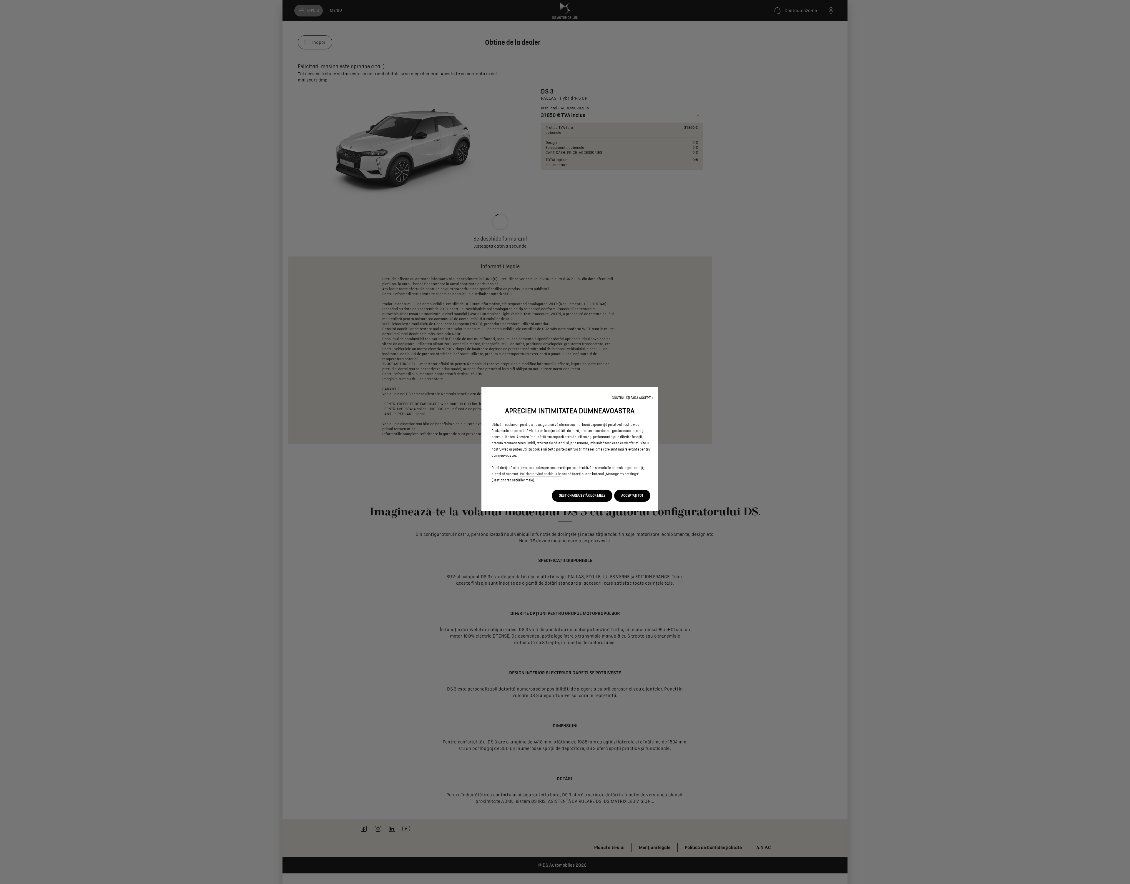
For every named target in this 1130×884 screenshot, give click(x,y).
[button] (632, 398)
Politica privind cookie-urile (540, 474)
